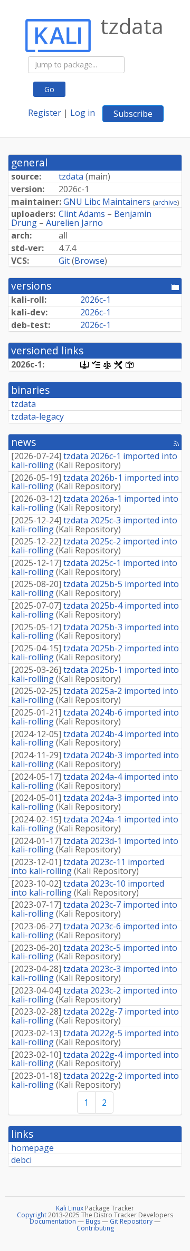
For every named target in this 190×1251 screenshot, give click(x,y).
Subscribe (133, 114)
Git (64, 260)
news (23, 442)
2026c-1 (95, 299)
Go (49, 89)
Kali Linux (69, 1208)
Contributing (95, 1228)
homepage (32, 1148)
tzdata (71, 176)
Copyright (31, 1214)
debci (21, 1160)
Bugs (93, 1221)
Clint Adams (82, 214)
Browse (89, 260)
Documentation (53, 1221)
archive (166, 202)
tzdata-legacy (37, 416)
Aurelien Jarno (74, 223)
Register (44, 112)
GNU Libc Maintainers (106, 201)
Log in (82, 112)
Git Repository (131, 1221)
